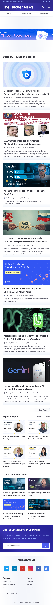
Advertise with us (9, 585)
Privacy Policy (31, 588)
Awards (29, 585)
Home (8, 13)
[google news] (46, 568)
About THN (7, 582)
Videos (39, 417)
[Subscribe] (45, 545)
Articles (47, 417)
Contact (5, 588)
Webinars (44, 13)
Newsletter (26, 13)
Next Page (44, 410)
